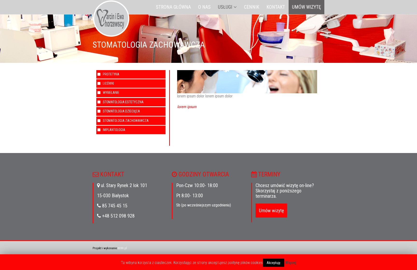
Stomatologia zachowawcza (126, 121)
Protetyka (111, 74)
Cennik (251, 7)
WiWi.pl (122, 248)
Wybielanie (111, 93)
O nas (204, 7)
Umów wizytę (306, 7)
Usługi (225, 7)
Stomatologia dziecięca (121, 111)
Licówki (108, 83)
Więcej (290, 262)
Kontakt (275, 7)
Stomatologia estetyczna (123, 102)
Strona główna (173, 7)
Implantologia (114, 130)
